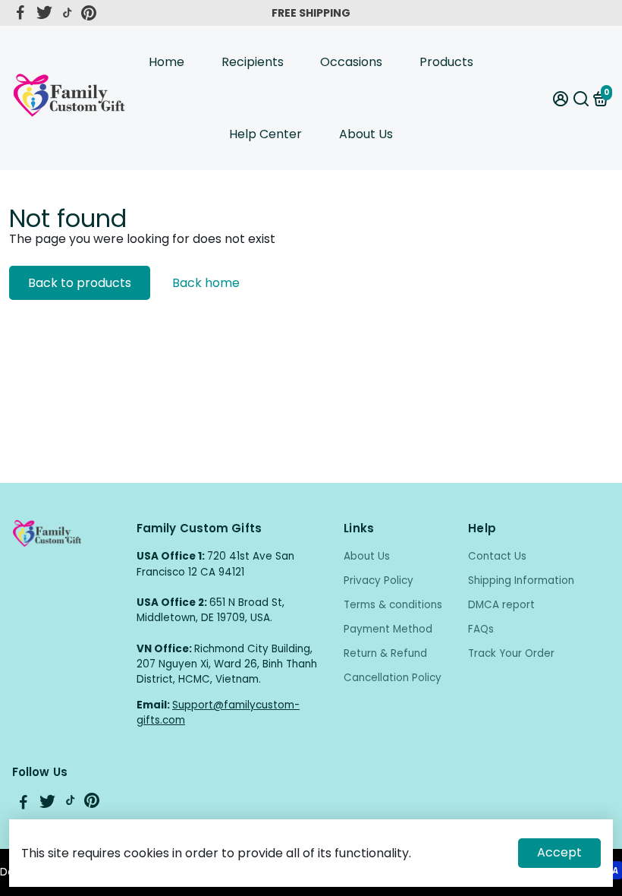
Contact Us (497, 556)
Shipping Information (521, 580)
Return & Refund (385, 653)
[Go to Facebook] (20, 13)
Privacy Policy (378, 580)
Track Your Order (511, 653)
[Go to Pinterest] (88, 13)
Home (166, 62)
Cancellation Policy (392, 677)
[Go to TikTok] (67, 13)
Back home (206, 283)
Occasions (351, 62)
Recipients (252, 62)
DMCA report (501, 605)
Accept (559, 852)
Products (446, 62)
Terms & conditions (393, 605)
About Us (366, 134)
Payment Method (388, 629)
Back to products (79, 283)
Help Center (265, 134)
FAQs (481, 629)
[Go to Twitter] (44, 13)
